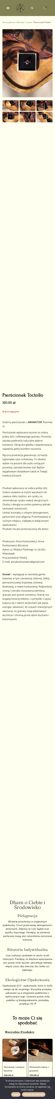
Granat (29, 22)
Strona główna (8, 22)
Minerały (20, 22)
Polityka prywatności (34, 1094)
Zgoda (16, 1094)
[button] (7, 8)
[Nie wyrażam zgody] (50, 1087)
